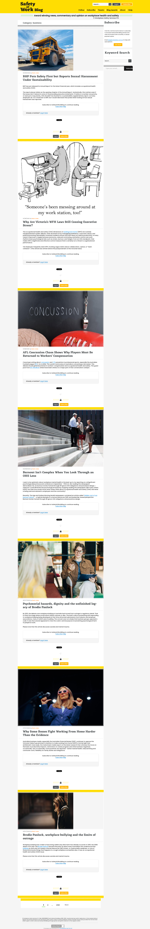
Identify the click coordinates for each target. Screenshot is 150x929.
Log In (116, 4)
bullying (25, 848)
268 (58, 905)
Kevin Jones (35, 73)
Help (130, 10)
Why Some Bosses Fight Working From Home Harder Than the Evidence (59, 733)
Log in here (44, 113)
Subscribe (126, 4)
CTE (54, 362)
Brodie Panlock (43, 847)
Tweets (101, 10)
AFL (36, 364)
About (122, 10)
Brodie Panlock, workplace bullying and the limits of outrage (59, 836)
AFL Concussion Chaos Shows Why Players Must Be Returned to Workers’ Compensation (58, 354)
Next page (66, 905)
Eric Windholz (34, 368)
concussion (45, 362)
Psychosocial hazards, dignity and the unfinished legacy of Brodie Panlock (60, 605)
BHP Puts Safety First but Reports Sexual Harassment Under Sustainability (60, 78)
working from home (70, 232)
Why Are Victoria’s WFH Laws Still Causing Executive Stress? (60, 224)
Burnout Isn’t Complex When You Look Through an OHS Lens (58, 474)
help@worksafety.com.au (115, 40)
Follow (81, 10)
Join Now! (118, 45)
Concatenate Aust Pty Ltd (65, 928)
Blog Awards (112, 10)
